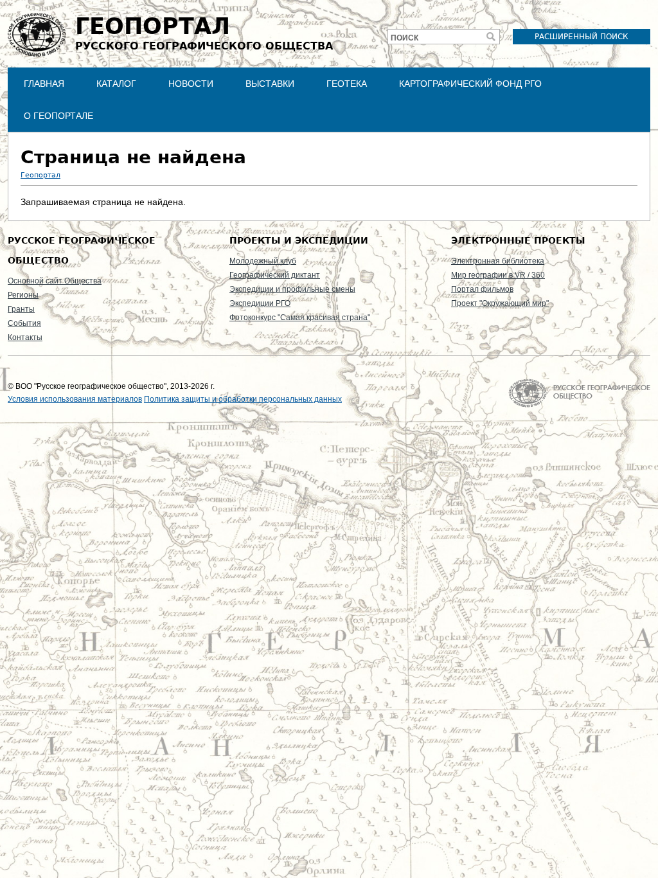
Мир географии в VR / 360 (498, 275)
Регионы (23, 295)
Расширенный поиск (581, 36)
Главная (44, 83)
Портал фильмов (482, 289)
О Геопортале (58, 116)
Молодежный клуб (262, 260)
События (24, 323)
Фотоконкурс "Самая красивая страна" (299, 317)
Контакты (25, 337)
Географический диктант (274, 275)
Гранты (21, 309)
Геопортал (40, 175)
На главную (579, 393)
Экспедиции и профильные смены (292, 289)
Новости (190, 83)
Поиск (404, 37)
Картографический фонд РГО (470, 83)
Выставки (269, 83)
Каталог (116, 83)
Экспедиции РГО (259, 303)
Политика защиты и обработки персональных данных (243, 399)
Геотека (346, 83)
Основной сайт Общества (55, 280)
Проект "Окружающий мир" (500, 303)
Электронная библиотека (497, 260)
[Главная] (37, 35)
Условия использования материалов (75, 399)
